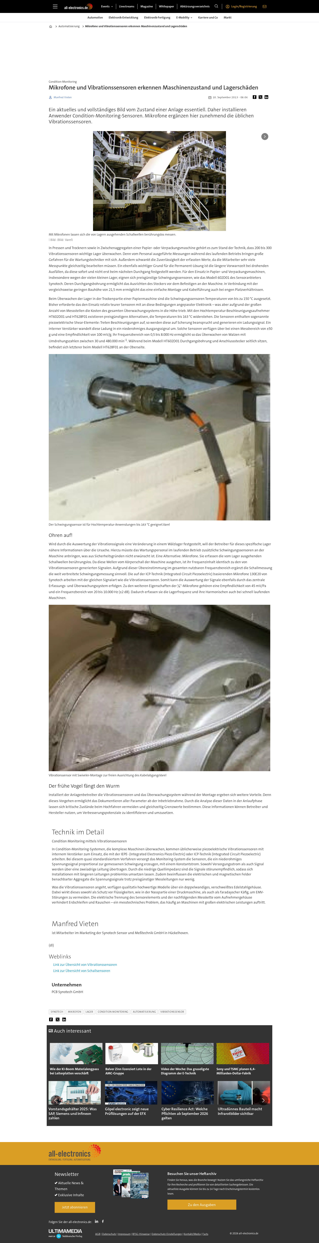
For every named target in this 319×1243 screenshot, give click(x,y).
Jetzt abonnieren (75, 1207)
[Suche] (216, 6)
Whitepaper (166, 6)
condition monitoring (113, 1011)
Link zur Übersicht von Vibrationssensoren (85, 964)
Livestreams (126, 6)
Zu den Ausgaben (202, 1204)
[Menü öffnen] (55, 6)
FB (104, 1221)
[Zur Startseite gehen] (78, 6)
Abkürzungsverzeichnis (195, 6)
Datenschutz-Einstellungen (167, 1234)
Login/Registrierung (244, 6)
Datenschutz (109, 1234)
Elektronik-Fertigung (157, 17)
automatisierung (144, 1011)
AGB (97, 1234)
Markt (227, 17)
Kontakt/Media (192, 1234)
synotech (57, 1011)
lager (89, 1011)
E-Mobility (182, 17)
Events (105, 6)
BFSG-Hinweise (141, 1234)
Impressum (124, 1234)
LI (97, 1221)
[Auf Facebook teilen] (255, 97)
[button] (56, 1100)
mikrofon (74, 1011)
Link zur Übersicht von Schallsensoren (81, 970)
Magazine (146, 6)
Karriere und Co (208, 17)
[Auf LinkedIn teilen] (267, 97)
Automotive (95, 17)
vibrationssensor (172, 1011)
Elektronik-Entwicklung (123, 17)
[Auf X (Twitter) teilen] (261, 97)
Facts (205, 1234)
